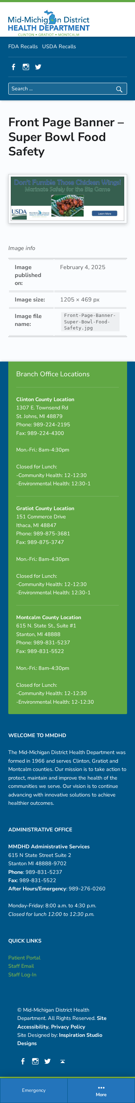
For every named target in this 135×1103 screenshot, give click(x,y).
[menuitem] (34, 1091)
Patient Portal (24, 957)
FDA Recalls (23, 46)
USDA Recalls (59, 46)
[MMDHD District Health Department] (49, 23)
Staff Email (21, 966)
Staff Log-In (22, 974)
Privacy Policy (68, 1026)
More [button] (101, 1095)
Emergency (34, 1090)
